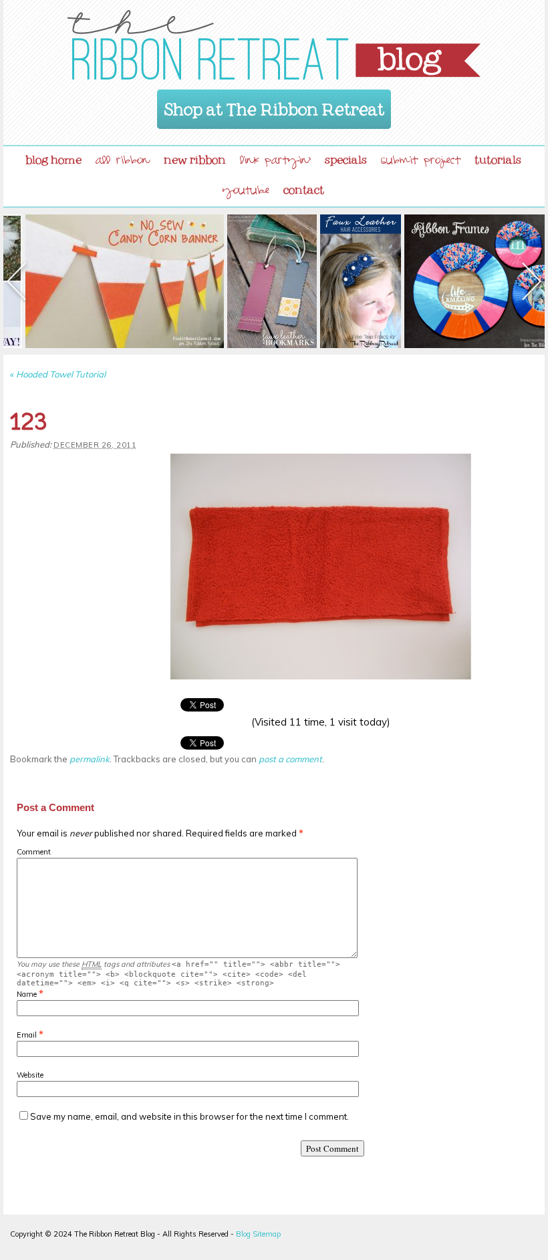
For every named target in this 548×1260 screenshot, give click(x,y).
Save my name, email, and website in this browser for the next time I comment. (189, 1116)
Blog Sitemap (258, 1234)
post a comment (290, 759)
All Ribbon (123, 162)
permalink (90, 759)
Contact (303, 187)
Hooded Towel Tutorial (58, 374)
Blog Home (53, 157)
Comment (34, 851)
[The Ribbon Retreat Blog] (274, 45)
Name (27, 994)
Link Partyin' (275, 162)
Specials (346, 157)
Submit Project (420, 162)
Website (30, 1075)
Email (27, 1035)
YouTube (246, 192)
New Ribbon (195, 157)
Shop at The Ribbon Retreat (274, 105)
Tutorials (497, 157)
